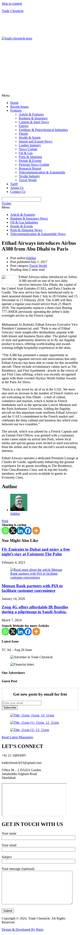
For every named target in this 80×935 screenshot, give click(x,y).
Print (5, 521)
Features (16, 110)
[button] (40, 95)
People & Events (30, 161)
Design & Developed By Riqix (23, 929)
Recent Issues (19, 106)
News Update (28, 149)
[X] (13, 530)
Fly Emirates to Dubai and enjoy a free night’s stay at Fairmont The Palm (36, 551)
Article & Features (31, 114)
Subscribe (10, 707)
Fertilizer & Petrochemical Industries (43, 130)
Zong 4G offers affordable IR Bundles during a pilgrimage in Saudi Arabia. (35, 609)
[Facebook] (28, 530)
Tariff (14, 184)
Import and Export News (35, 141)
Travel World (27, 180)
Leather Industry (30, 145)
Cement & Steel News (34, 122)
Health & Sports (30, 137)
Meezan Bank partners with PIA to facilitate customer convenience (32, 588)
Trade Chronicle (12, 11)
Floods (23, 133)
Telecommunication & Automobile (42, 172)
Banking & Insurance (33, 118)
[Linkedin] (20, 530)
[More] (36, 530)
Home (14, 103)
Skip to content (12, 3)
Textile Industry (29, 176)
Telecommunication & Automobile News (37, 234)
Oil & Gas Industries (24, 222)
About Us (16, 188)
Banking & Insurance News (29, 218)
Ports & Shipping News (26, 230)
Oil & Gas (26, 153)
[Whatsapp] (5, 530)
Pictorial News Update (34, 164)
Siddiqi (31, 258)
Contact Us (17, 191)
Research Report (30, 168)
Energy (24, 126)
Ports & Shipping (30, 157)
